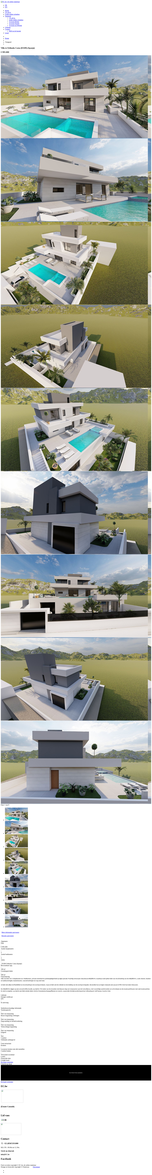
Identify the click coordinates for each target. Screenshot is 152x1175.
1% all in (8, 12)
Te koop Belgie (14, 22)
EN (6, 7)
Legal (7, 33)
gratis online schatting (16, 20)
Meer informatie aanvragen (10, 932)
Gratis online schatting (12, 14)
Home (7, 10)
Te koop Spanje (14, 24)
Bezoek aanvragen (8, 936)
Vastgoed (8, 16)
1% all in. (12, 18)
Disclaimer (36, 1167)
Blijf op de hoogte (15, 31)
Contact (7, 29)
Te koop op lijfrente (15, 25)
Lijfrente (8, 27)
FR (6, 5)
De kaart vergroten (7, 1062)
